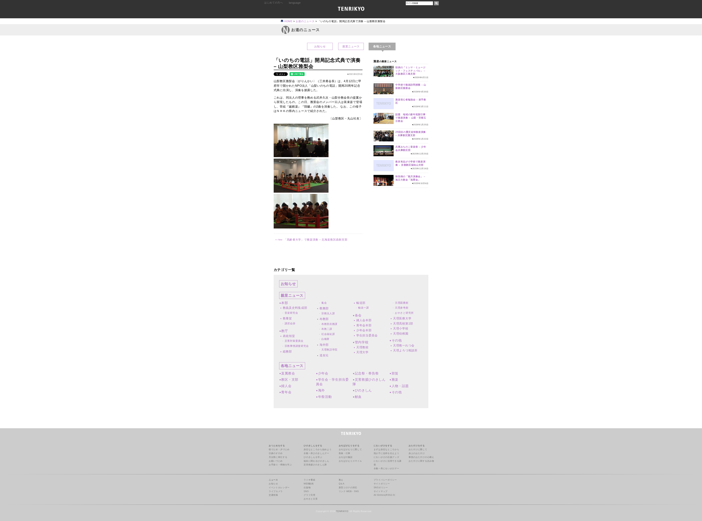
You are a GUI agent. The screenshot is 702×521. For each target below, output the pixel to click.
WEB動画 (309, 483)
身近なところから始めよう (317, 449)
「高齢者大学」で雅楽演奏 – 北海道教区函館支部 (315, 239)
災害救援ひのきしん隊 (315, 464)
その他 (397, 340)
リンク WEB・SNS (349, 491)
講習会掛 (290, 323)
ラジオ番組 (309, 480)
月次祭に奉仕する (278, 457)
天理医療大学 (402, 318)
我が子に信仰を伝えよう (386, 453)
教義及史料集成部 (295, 307)
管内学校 (361, 342)
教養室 (287, 318)
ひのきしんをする (313, 445)
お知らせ (320, 46)
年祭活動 (325, 397)
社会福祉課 (328, 334)
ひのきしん (363, 390)
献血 (358, 397)
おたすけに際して (418, 449)
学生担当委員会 (367, 335)
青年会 (286, 392)
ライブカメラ (276, 491)
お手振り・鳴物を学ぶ (280, 464)
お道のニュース (305, 21)
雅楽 (395, 379)
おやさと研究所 (404, 313)
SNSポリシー (381, 487)
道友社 (324, 355)
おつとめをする (277, 445)
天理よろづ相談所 (405, 350)
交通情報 (273, 495)
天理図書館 (401, 302)
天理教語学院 (329, 349)
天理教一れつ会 (403, 345)
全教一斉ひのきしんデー (316, 453)
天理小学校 (400, 328)
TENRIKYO (342, 511)
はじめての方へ (273, 2)
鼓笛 (395, 373)
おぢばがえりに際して (350, 449)
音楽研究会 (291, 313)
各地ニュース (292, 366)
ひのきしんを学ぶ (313, 457)
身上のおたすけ (417, 453)
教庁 (284, 331)
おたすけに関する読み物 (421, 461)
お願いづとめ (276, 461)
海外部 (324, 344)
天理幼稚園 (400, 333)
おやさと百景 (311, 499)
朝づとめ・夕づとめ (279, 449)
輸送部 (360, 302)
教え (341, 480)
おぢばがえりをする (349, 445)
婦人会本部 (363, 320)
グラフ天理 (309, 495)
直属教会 (288, 373)
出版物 (307, 487)
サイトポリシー (382, 483)
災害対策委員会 (294, 341)
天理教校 (362, 347)
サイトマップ (381, 491)
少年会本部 (363, 330)
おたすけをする (417, 445)
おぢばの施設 (346, 457)
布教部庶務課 (329, 324)
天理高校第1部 (403, 323)
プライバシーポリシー (385, 480)
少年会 (323, 373)
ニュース (273, 480)
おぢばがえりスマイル (350, 461)
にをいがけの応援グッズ (386, 457)
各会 (358, 315)
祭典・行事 (344, 453)
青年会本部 (363, 325)
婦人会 (286, 386)
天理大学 (362, 352)
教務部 (324, 308)
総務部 (287, 351)
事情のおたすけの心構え (421, 457)
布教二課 (326, 329)
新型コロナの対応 (348, 487)
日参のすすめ (276, 453)
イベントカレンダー (279, 487)
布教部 (324, 319)
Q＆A (341, 483)
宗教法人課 (328, 313)
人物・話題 (400, 386)
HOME (287, 21)
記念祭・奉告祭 (367, 373)
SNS (306, 491)
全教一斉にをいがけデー (386, 468)
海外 (321, 390)
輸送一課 (363, 307)
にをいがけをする (383, 445)
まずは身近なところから (386, 449)
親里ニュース (351, 46)
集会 (324, 302)
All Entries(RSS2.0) (384, 495)
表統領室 (289, 336)
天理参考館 (401, 307)
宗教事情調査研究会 (297, 346)
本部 (284, 303)
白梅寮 (325, 339)
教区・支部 (289, 379)
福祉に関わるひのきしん (316, 461)
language (295, 2)
